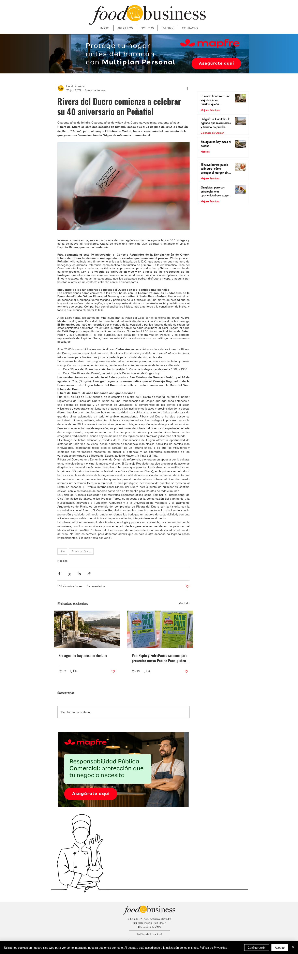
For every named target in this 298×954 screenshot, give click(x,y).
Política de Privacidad (213, 947)
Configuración (257, 947)
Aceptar (280, 947)
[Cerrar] (293, 947)
